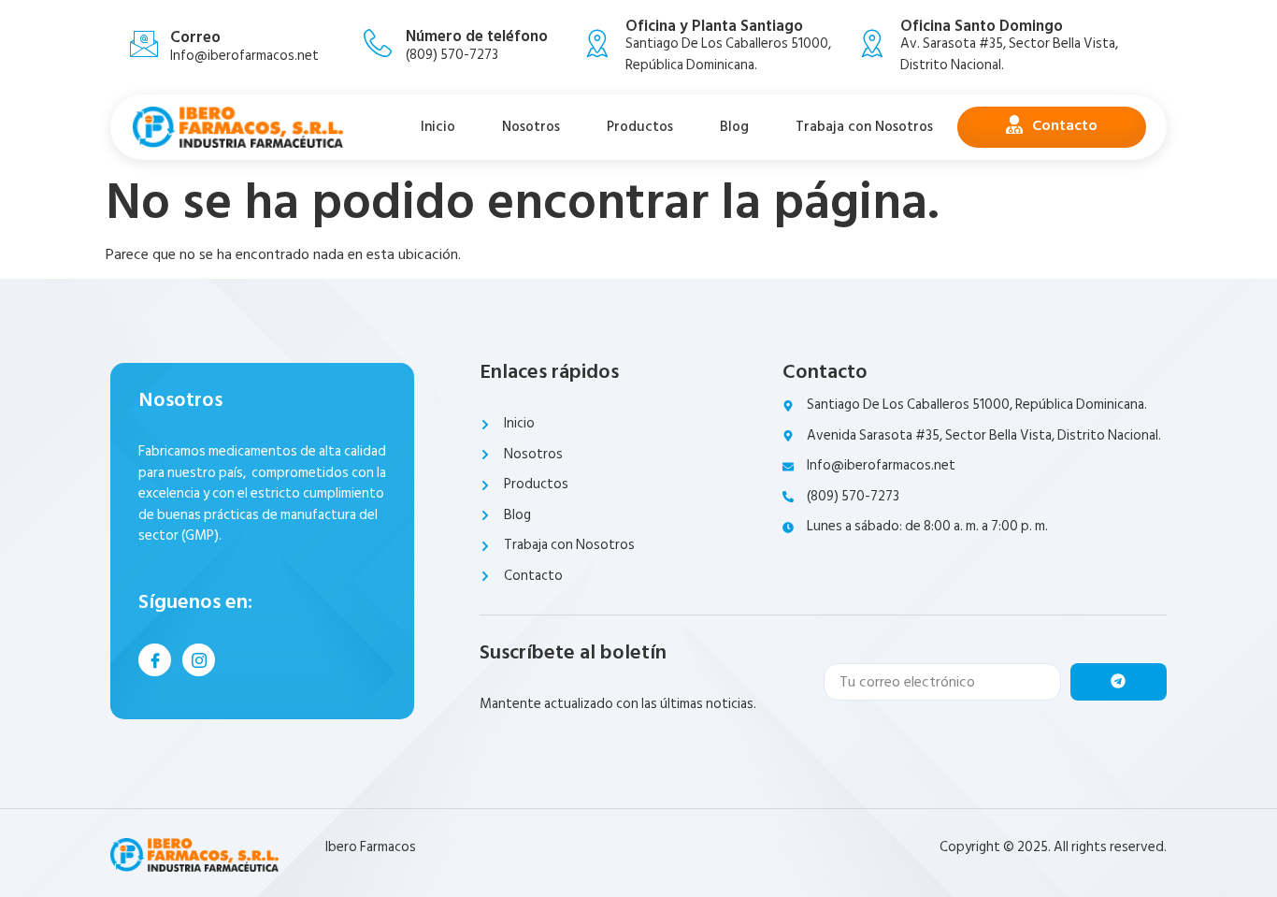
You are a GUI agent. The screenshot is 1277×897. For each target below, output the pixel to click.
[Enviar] (1118, 682)
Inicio (438, 126)
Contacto (1065, 125)
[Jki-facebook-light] (154, 660)
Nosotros (531, 126)
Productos (640, 126)
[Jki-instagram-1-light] (198, 660)
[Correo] (144, 44)
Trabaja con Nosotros (864, 126)
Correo (195, 37)
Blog (734, 126)
